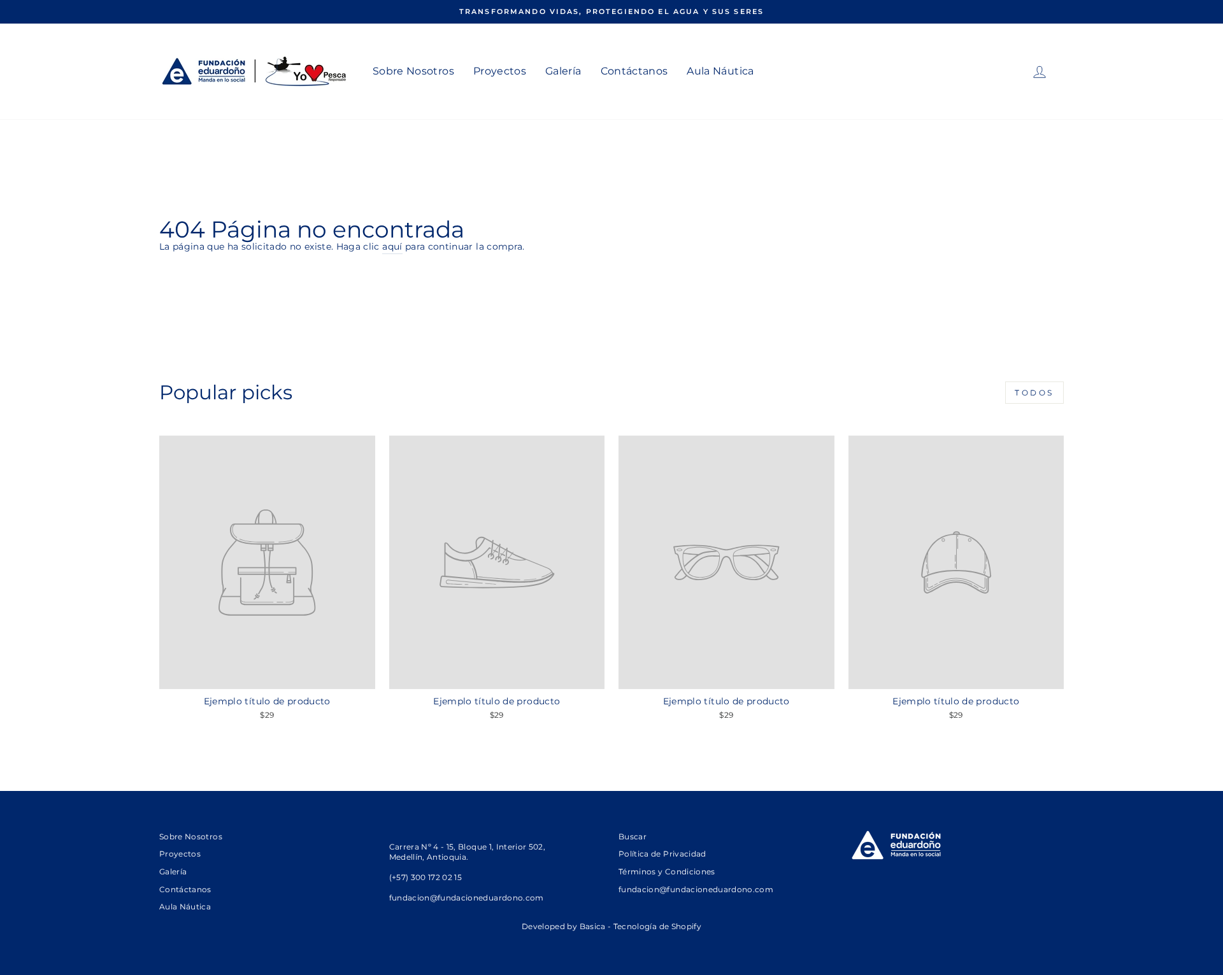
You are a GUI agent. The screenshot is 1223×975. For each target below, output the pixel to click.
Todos (1034, 392)
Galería (563, 71)
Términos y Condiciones (667, 871)
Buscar (633, 836)
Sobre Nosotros (413, 71)
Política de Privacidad (662, 853)
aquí (392, 246)
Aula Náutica (720, 71)
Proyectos (499, 71)
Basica (593, 926)
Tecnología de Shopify (657, 926)
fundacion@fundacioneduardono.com (696, 889)
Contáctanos (634, 71)
